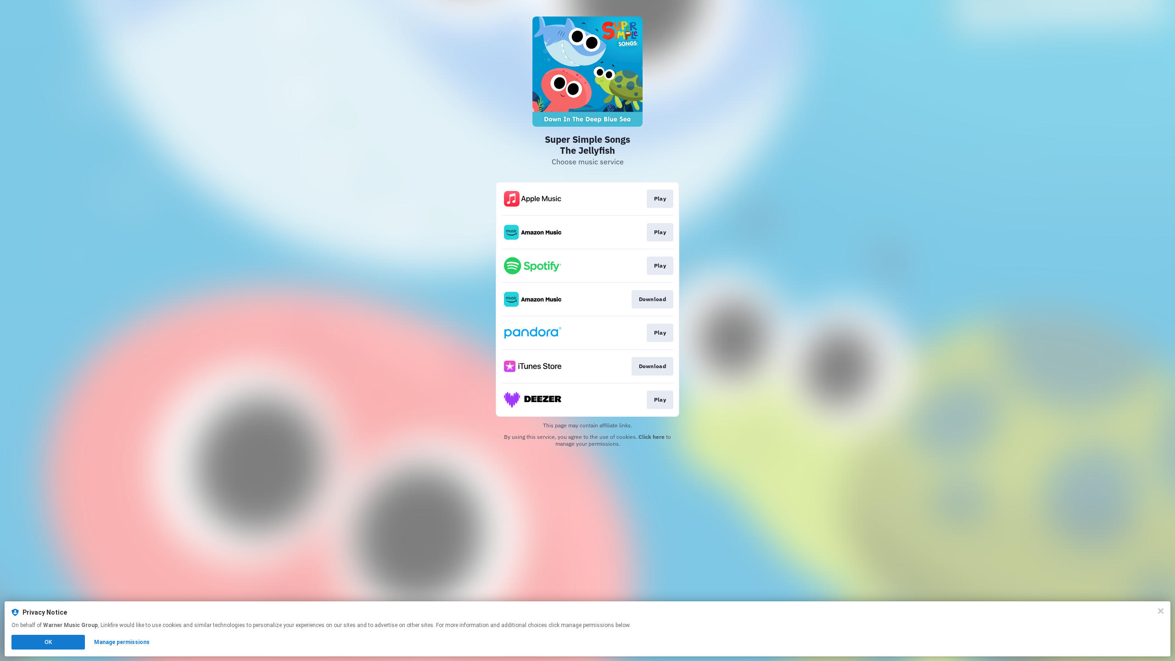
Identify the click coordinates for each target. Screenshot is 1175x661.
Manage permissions (122, 642)
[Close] (1160, 611)
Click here (651, 436)
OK (48, 642)
